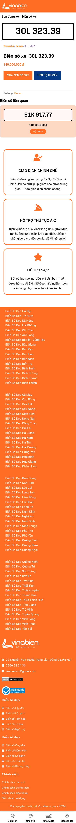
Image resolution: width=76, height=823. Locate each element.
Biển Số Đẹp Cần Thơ (19, 330)
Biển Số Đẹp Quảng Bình (21, 540)
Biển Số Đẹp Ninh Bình (20, 521)
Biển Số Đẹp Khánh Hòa (21, 466)
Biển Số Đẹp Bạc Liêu (19, 354)
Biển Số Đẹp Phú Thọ (19, 530)
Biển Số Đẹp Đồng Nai (19, 418)
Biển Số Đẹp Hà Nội (18, 311)
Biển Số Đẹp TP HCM (19, 316)
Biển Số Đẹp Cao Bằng (20, 399)
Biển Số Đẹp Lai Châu (19, 502)
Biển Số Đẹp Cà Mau (18, 394)
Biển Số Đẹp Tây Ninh (19, 581)
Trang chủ (9, 46)
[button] (2, 120)
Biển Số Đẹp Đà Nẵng (19, 320)
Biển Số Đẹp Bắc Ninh (19, 359)
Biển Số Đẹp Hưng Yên (20, 452)
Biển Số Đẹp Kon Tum (19, 483)
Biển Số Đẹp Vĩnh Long (20, 619)
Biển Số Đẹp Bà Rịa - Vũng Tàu (25, 340)
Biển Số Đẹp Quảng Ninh (21, 561)
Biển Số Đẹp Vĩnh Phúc (20, 624)
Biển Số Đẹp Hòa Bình (19, 456)
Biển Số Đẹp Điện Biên (19, 414)
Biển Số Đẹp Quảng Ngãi (21, 550)
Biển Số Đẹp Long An (19, 507)
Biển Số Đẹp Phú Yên (19, 535)
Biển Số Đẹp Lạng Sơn (19, 492)
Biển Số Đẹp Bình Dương (21, 373)
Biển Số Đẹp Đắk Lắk (19, 404)
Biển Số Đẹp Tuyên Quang (22, 614)
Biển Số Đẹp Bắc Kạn (19, 349)
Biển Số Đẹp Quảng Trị (20, 566)
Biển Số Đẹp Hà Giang (19, 433)
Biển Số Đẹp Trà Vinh (19, 609)
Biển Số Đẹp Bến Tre (18, 363)
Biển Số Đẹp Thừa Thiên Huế (24, 600)
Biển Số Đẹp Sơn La (18, 576)
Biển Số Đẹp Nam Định (20, 511)
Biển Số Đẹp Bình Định (19, 368)
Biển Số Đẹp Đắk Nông (20, 409)
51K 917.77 (38, 115)
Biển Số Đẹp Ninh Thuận (21, 526)
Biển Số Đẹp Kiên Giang (20, 478)
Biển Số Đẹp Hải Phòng (20, 325)
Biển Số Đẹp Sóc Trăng (20, 571)
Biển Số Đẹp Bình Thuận (21, 383)
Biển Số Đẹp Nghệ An (19, 516)
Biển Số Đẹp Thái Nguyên (22, 590)
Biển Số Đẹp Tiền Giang (20, 605)
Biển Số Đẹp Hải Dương (20, 447)
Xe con (19, 46)
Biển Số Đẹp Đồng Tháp (21, 423)
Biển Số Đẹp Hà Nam (19, 437)
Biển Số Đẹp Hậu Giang (20, 461)
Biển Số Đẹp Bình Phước (21, 378)
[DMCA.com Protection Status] (12, 680)
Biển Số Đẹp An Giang (19, 335)
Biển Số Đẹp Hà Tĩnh (18, 442)
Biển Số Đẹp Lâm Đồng (20, 497)
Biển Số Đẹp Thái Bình (19, 585)
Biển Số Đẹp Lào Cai (18, 487)
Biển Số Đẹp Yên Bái (18, 628)
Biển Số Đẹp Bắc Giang (20, 344)
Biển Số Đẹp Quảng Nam (21, 545)
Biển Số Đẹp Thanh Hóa (20, 595)
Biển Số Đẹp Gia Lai (18, 428)
